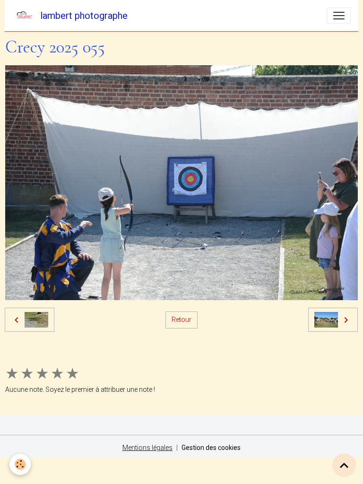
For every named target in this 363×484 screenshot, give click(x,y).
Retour (181, 319)
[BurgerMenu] (339, 16)
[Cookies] (20, 464)
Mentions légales (147, 447)
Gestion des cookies (211, 447)
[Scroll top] (344, 465)
